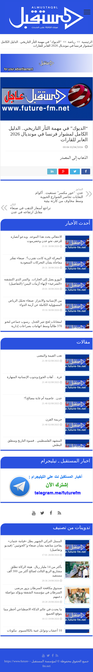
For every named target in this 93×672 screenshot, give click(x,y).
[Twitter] (42, 513)
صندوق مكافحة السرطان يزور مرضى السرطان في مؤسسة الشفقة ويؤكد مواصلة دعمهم (33, 592)
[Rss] (59, 513)
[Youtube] (33, 513)
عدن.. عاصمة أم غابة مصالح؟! (43, 398)
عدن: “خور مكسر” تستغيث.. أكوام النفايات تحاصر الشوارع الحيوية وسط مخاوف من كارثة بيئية (59, 195)
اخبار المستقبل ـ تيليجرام (65, 460)
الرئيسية (87, 42)
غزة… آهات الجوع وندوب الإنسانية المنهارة (34, 377)
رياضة (71, 42)
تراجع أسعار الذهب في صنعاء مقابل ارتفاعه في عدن (30, 208)
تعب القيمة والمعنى (49, 355)
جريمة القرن (54, 419)
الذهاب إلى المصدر (74, 157)
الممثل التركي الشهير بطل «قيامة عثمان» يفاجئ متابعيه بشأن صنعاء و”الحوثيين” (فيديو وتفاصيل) (33, 545)
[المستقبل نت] (46, 16)
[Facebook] (51, 513)
